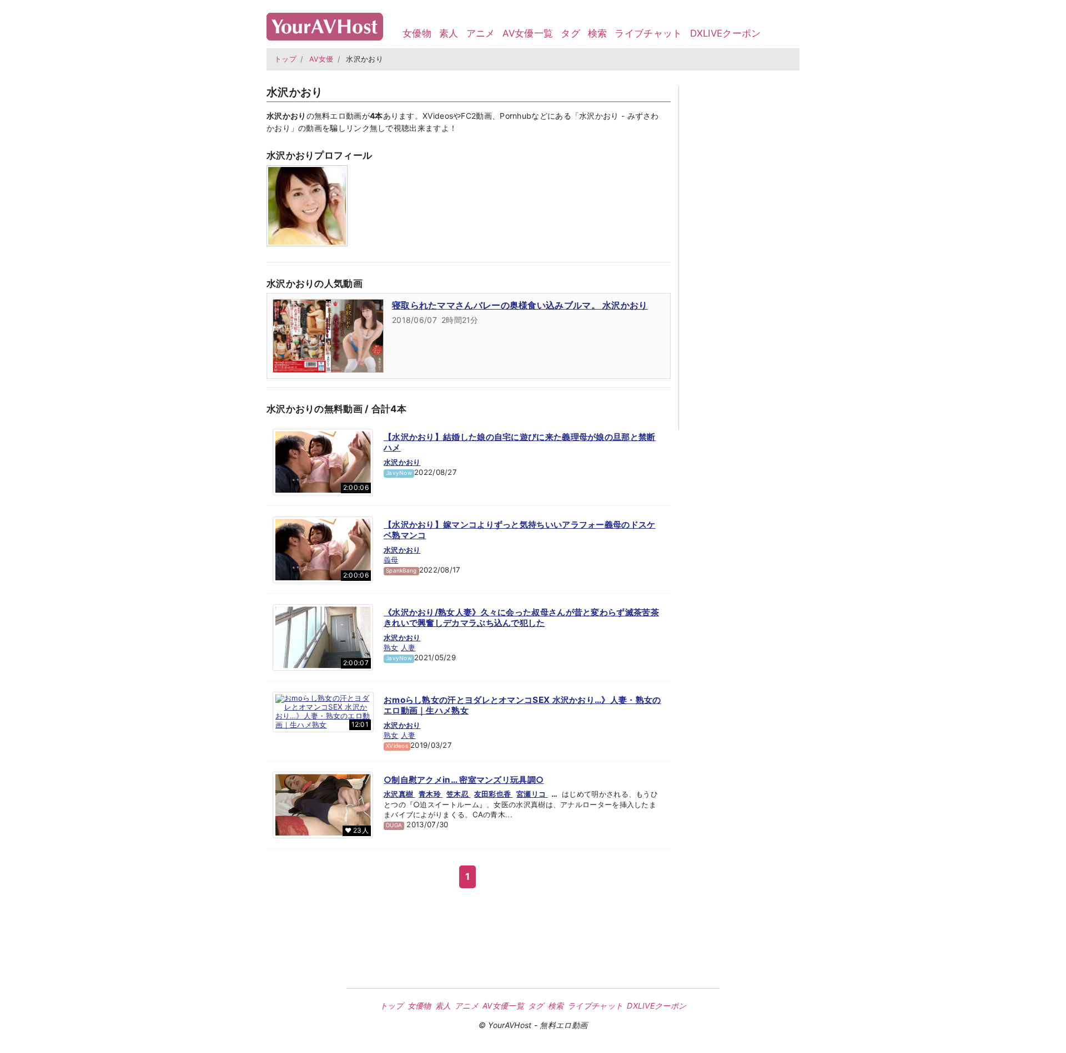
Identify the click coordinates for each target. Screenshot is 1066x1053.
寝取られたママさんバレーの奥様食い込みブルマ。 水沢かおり (520, 305)
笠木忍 (458, 793)
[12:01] (323, 711)
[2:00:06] (323, 461)
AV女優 (321, 59)
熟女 (391, 647)
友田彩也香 (493, 793)
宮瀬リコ (532, 793)
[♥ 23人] (323, 804)
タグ (570, 33)
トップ (285, 59)
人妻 (408, 647)
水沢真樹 (399, 793)
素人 (449, 33)
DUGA (394, 825)
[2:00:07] (323, 636)
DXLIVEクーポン (725, 33)
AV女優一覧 (527, 33)
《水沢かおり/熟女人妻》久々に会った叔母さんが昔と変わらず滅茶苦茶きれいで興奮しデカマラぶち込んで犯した (521, 618)
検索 (597, 33)
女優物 (417, 33)
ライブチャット (648, 33)
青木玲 (431, 793)
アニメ (480, 33)
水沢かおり (402, 462)
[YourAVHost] (324, 24)
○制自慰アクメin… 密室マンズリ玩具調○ (464, 779)
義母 (391, 559)
